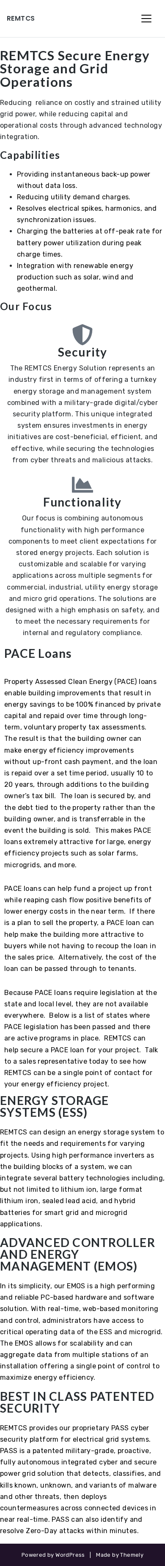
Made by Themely (119, 1555)
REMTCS (21, 18)
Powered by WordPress (53, 1555)
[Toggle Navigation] (146, 18)
